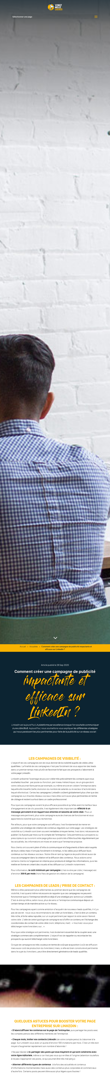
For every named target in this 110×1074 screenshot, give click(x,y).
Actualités (34, 646)
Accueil (23, 646)
